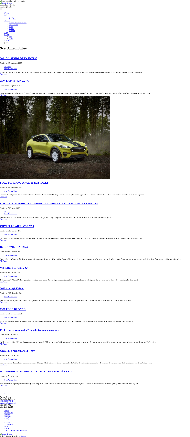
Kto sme (7, 422)
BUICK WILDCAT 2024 (14, 247)
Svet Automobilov (10, 69)
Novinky (7, 67)
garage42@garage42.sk (8, 403)
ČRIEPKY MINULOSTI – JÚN (18, 350)
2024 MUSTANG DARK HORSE (18, 58)
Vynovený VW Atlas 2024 (14, 267)
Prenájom (7, 417)
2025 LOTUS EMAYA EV (14, 81)
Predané (7, 415)
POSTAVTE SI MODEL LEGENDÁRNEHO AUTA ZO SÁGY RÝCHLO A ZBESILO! (49, 203)
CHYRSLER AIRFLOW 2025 (17, 226)
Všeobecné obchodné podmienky (16, 430)
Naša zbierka (8, 413)
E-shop (6, 419)
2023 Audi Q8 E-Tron (12, 288)
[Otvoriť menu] (1, 9)
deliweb (23, 436)
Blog (6, 426)
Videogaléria (8, 424)
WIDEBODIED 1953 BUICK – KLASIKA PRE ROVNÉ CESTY (36, 371)
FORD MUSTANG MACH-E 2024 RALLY (24, 182)
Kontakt (7, 428)
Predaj (6, 411)
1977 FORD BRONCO (13, 309)
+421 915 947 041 (6, 401)
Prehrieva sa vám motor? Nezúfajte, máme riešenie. (29, 330)
